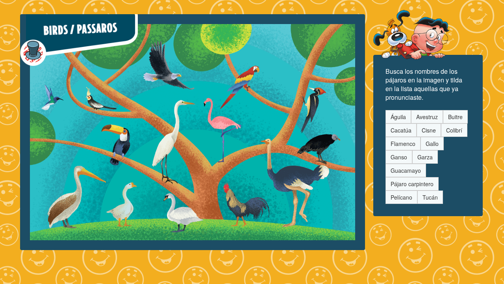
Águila (398, 117)
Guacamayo (406, 170)
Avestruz (427, 117)
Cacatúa (401, 130)
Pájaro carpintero (412, 184)
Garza (425, 157)
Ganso (399, 157)
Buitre (455, 117)
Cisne (429, 130)
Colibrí (454, 130)
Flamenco (403, 144)
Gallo (432, 144)
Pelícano (401, 197)
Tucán (430, 197)
